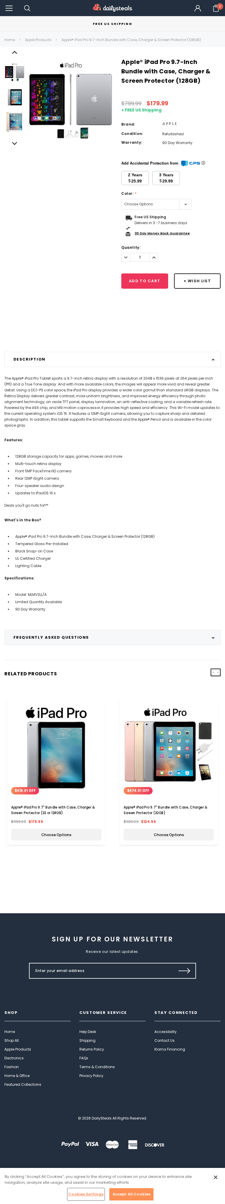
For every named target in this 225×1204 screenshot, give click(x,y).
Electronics (14, 1058)
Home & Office (17, 1075)
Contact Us (164, 1040)
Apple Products (38, 39)
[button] (9, 8)
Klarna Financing (169, 1049)
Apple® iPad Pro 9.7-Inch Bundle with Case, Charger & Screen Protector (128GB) (131, 39)
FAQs (83, 1058)
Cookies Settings (85, 1194)
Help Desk (87, 1031)
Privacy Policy (91, 1075)
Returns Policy (91, 1049)
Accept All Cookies (131, 1194)
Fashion (11, 1066)
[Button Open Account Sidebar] (198, 8)
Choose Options (56, 834)
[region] (112, 1186)
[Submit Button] (184, 970)
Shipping (87, 1040)
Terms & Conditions (97, 1066)
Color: (128, 193)
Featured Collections (22, 1084)
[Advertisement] (112, 337)
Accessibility (165, 1031)
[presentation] (213, 672)
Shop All (11, 1040)
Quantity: (130, 247)
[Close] (215, 1177)
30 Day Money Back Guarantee (162, 233)
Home (9, 39)
